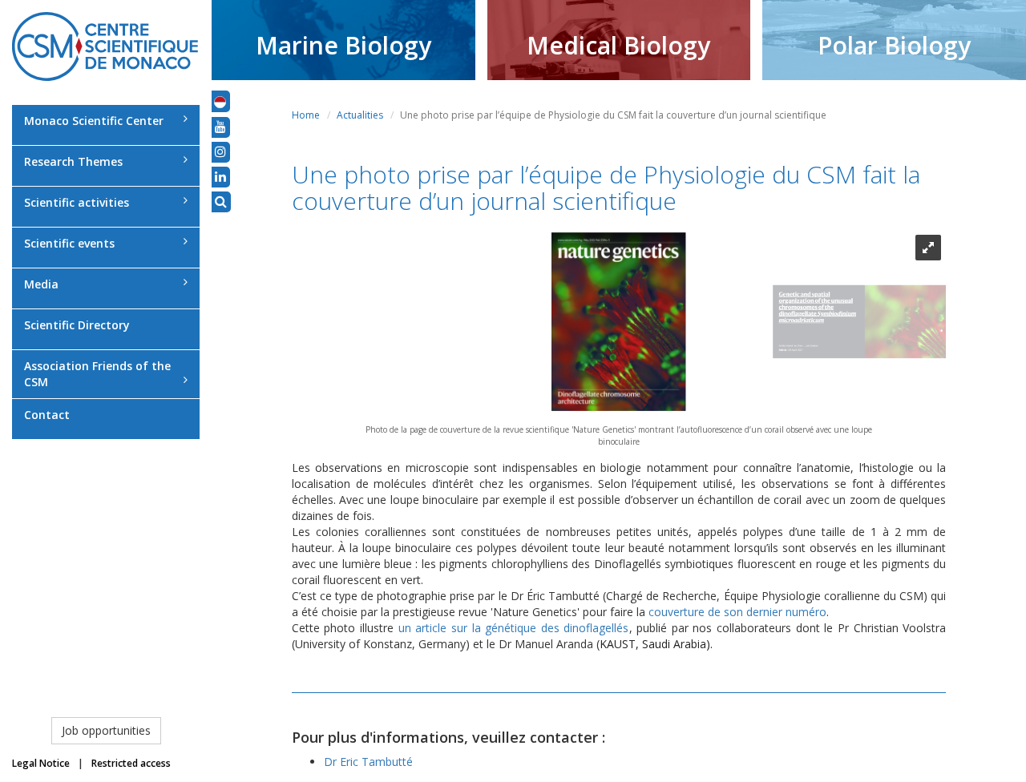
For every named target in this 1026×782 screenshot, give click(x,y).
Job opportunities (106, 730)
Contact (47, 414)
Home (306, 115)
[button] (220, 101)
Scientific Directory (77, 325)
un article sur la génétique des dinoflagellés (513, 627)
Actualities (360, 115)
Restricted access (131, 763)
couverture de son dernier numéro (737, 611)
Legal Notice (41, 763)
